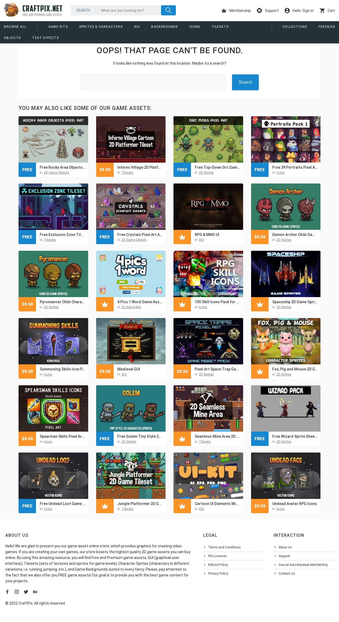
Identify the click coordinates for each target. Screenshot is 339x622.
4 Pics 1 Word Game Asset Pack (140, 302)
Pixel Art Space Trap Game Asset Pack (217, 369)
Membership (240, 10)
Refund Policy (218, 565)
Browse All (15, 27)
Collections (294, 27)
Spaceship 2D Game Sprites (295, 302)
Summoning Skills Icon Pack (63, 369)
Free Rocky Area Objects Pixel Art (63, 167)
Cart (331, 10)
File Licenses (217, 556)
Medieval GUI (128, 369)
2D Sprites (206, 172)
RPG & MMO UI (207, 234)
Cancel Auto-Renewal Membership (303, 565)
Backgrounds (164, 27)
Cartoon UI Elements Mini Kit (217, 504)
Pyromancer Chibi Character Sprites (63, 302)
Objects (12, 38)
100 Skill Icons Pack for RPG (217, 302)
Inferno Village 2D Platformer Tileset (140, 167)
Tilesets (220, 27)
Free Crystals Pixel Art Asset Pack (140, 234)
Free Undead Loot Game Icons (63, 504)
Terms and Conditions (224, 547)
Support (271, 10)
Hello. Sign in (303, 10)
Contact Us (287, 573)
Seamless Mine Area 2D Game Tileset (217, 436)
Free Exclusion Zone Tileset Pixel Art (63, 234)
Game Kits (58, 27)
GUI (137, 27)
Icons (194, 27)
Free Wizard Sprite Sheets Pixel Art (295, 436)
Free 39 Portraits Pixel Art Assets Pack (295, 167)
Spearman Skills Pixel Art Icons (63, 436)
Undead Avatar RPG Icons (294, 504)
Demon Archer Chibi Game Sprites (295, 234)
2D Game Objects (56, 172)
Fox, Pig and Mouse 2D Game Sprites (295, 369)
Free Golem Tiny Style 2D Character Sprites (140, 436)
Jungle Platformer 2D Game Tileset (140, 504)
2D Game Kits (131, 307)
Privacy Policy (218, 573)
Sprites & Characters (101, 27)
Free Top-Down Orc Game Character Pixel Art (217, 167)
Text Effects (45, 38)
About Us (285, 547)
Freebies (326, 27)
